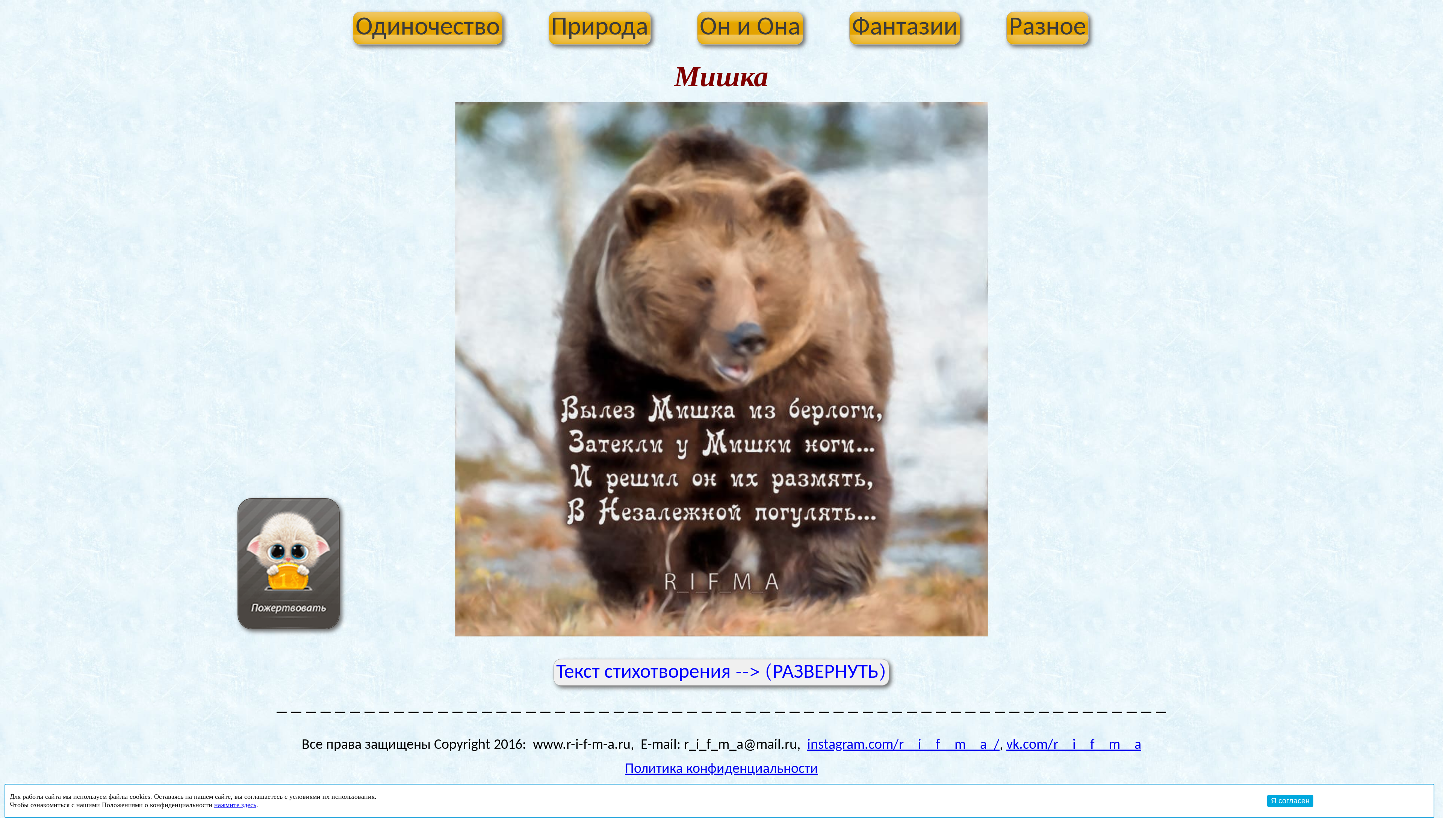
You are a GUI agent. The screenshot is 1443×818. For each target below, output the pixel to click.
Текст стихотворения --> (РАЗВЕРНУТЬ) (721, 671)
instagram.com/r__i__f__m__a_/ (903, 745)
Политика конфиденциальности (721, 769)
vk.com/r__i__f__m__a (1073, 745)
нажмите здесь (235, 805)
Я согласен (1290, 801)
